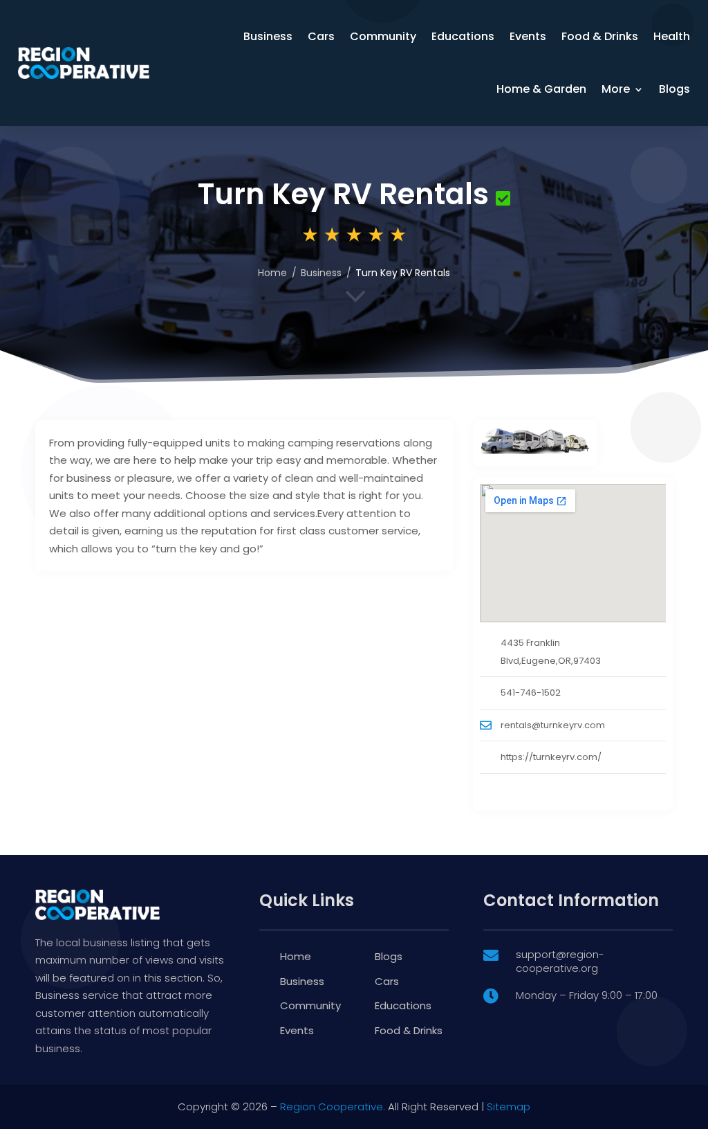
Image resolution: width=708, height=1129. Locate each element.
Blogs (674, 89)
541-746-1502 (531, 692)
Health (671, 36)
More (616, 89)
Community (383, 36)
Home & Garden (541, 89)
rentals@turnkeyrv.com (553, 725)
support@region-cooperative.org (560, 961)
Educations (462, 36)
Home (272, 273)
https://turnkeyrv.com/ (551, 757)
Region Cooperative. (332, 1106)
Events (528, 36)
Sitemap (508, 1106)
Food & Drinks (599, 36)
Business (267, 36)
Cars (321, 36)
